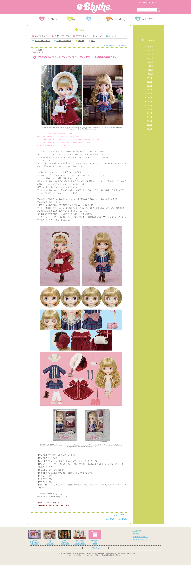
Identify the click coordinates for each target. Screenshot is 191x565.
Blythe (94, 7)
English (152, 2)
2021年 (149, 93)
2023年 (149, 86)
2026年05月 (148, 58)
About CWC (137, 531)
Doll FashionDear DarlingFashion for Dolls (80, 542)
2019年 (149, 101)
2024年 (149, 82)
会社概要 (136, 534)
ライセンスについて (140, 537)
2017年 (149, 109)
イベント (113, 36)
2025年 (149, 78)
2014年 (149, 121)
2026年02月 (148, 70)
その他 (81, 40)
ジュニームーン (42, 40)
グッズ (98, 36)
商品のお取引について (141, 540)
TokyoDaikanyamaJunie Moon (34, 542)
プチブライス (82, 36)
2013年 (149, 125)
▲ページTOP (118, 515)
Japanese (143, 2)
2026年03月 (148, 66)
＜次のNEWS (109, 45)
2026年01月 (148, 74)
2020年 (149, 97)
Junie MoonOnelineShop (95, 542)
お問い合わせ (95, 548)
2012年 (149, 129)
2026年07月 (148, 50)
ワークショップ (63, 40)
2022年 (149, 90)
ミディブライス (61, 36)
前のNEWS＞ (123, 45)
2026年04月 (148, 62)
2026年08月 (148, 47)
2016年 (149, 113)
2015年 (149, 117)
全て (93, 40)
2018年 (149, 105)
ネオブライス (41, 36)
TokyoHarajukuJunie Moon (65, 542)
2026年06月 (148, 54)
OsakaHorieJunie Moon (50, 542)
